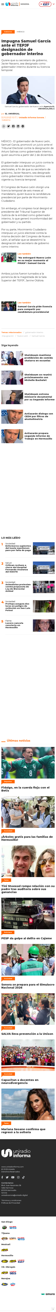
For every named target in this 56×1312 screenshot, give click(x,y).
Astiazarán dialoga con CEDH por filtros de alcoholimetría (38, 416)
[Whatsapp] (3, 126)
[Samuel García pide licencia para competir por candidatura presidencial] (8, 306)
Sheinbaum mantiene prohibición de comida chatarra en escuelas (38, 358)
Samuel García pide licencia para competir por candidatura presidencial (35, 309)
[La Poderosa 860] (13, 1239)
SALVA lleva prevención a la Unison (27, 1033)
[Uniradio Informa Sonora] (17, 4)
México (20, 32)
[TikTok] (23, 1177)
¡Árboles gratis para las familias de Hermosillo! (27, 838)
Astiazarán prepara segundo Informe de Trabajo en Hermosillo (38, 436)
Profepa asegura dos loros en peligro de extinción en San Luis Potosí (17, 607)
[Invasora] (4, 1227)
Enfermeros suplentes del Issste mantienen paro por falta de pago (18, 548)
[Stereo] (4, 1261)
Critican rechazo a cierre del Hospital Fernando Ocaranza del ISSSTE (16, 568)
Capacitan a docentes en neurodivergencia (19, 1081)
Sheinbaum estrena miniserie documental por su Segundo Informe (39, 397)
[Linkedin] (18, 126)
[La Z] (21, 1261)
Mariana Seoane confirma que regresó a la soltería (23, 1131)
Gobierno (8, 32)
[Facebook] (13, 126)
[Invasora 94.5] (4, 1238)
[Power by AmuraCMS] (48, 1294)
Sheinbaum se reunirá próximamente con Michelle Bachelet (38, 377)
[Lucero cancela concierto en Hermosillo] (44, 625)
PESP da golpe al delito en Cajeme (26, 938)
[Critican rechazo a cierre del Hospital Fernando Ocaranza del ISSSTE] (44, 568)
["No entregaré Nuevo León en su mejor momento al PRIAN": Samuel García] (8, 257)
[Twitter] (8, 126)
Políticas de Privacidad (10, 1203)
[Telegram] (22, 126)
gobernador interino (34, 332)
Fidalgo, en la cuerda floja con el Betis (25, 789)
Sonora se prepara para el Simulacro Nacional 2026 (28, 986)
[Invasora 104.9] (4, 1250)
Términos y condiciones (11, 1200)
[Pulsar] (13, 1227)
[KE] (4, 1284)
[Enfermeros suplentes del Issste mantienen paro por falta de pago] (44, 548)
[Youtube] (12, 1177)
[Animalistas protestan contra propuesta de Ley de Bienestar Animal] (44, 587)
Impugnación (8, 336)
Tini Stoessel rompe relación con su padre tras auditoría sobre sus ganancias (28, 889)
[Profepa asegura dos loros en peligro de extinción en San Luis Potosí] (44, 606)
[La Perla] (13, 1284)
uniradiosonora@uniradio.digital (14, 1195)
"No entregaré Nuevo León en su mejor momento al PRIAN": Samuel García (34, 260)
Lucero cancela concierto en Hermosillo (14, 625)
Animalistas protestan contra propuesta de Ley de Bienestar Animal (18, 587)
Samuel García (38, 336)
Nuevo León (22, 336)
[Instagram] (18, 1177)
